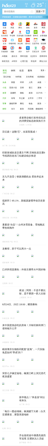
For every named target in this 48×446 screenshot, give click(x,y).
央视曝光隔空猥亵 (20, 17)
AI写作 (14, 61)
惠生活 (14, 56)
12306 (43, 51)
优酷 (12, 51)
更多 (42, 70)
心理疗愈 (24, 61)
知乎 (28, 51)
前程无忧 (5, 61)
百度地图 (20, 35)
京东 (4, 43)
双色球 (33, 61)
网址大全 (43, 61)
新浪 (35, 28)
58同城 (18, 77)
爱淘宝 (28, 43)
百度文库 (35, 51)
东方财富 (4, 35)
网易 (43, 28)
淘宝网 (20, 43)
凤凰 (12, 28)
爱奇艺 (35, 35)
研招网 (43, 43)
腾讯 (20, 28)
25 (39, 5)
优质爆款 (41, 77)
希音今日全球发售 (36, 17)
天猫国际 (4, 51)
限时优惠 (24, 56)
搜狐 (28, 28)
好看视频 (43, 35)
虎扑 (20, 51)
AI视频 (4, 56)
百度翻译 (27, 35)
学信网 (12, 35)
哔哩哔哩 (12, 43)
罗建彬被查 (6, 17)
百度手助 (35, 43)
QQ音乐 (33, 56)
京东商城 (29, 77)
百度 (4, 28)
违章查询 (43, 56)
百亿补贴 (7, 77)
